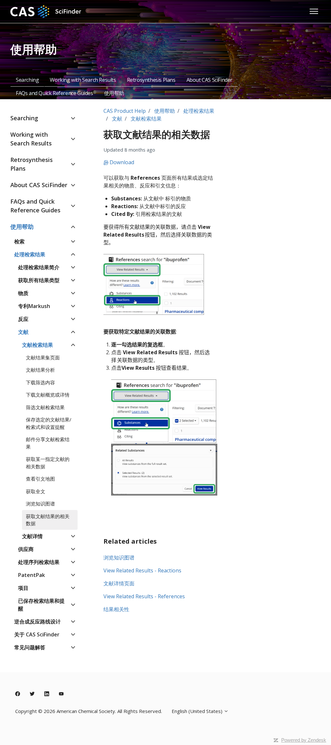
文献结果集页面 (43, 357)
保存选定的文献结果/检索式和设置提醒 (48, 423)
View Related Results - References (144, 596)
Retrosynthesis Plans (151, 79)
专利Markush (34, 306)
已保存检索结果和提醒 (41, 604)
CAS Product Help (124, 110)
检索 (19, 241)
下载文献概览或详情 (47, 394)
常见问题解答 (29, 647)
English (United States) (198, 711)
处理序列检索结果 (38, 562)
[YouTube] (61, 694)
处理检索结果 (198, 110)
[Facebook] (17, 694)
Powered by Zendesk (303, 740)
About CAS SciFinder (209, 79)
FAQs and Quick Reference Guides (54, 93)
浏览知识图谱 (118, 557)
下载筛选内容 (40, 382)
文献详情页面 (118, 583)
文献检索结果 (146, 118)
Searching (27, 79)
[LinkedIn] (46, 694)
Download (121, 162)
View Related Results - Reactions (142, 570)
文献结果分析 (40, 370)
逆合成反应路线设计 (37, 621)
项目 (23, 587)
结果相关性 (116, 609)
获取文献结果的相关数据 (47, 520)
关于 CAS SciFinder (36, 634)
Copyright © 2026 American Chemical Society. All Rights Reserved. (88, 711)
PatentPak (31, 575)
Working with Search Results (83, 79)
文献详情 (32, 536)
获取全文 (35, 491)
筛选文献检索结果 (45, 407)
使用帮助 (114, 93)
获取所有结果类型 (38, 280)
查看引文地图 (40, 478)
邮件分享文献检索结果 (47, 443)
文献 (117, 118)
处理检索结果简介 (38, 267)
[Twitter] (32, 694)
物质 (23, 293)
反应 (23, 319)
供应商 (26, 549)
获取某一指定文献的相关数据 (47, 463)
